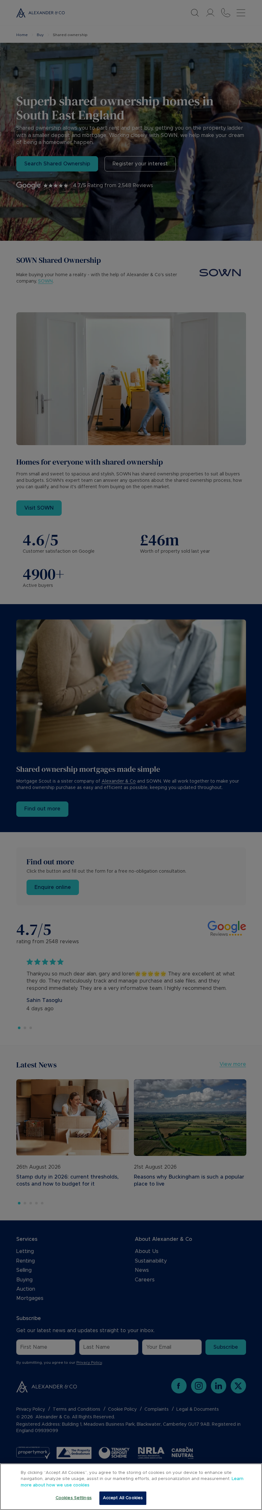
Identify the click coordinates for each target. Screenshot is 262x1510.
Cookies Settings (74, 1498)
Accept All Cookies (123, 1498)
